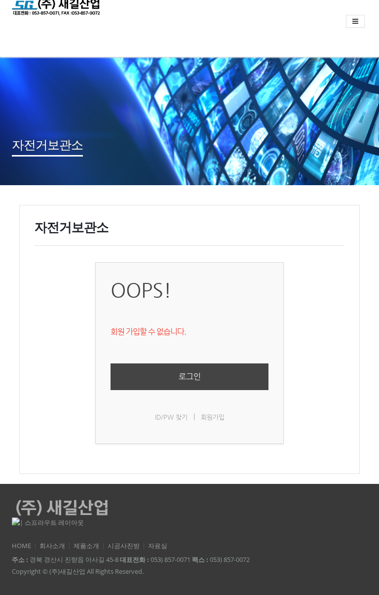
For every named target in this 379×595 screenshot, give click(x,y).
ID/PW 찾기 (171, 417)
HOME (21, 546)
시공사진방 (124, 546)
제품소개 (86, 546)
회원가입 (213, 417)
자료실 (157, 546)
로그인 (190, 376)
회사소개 (52, 546)
